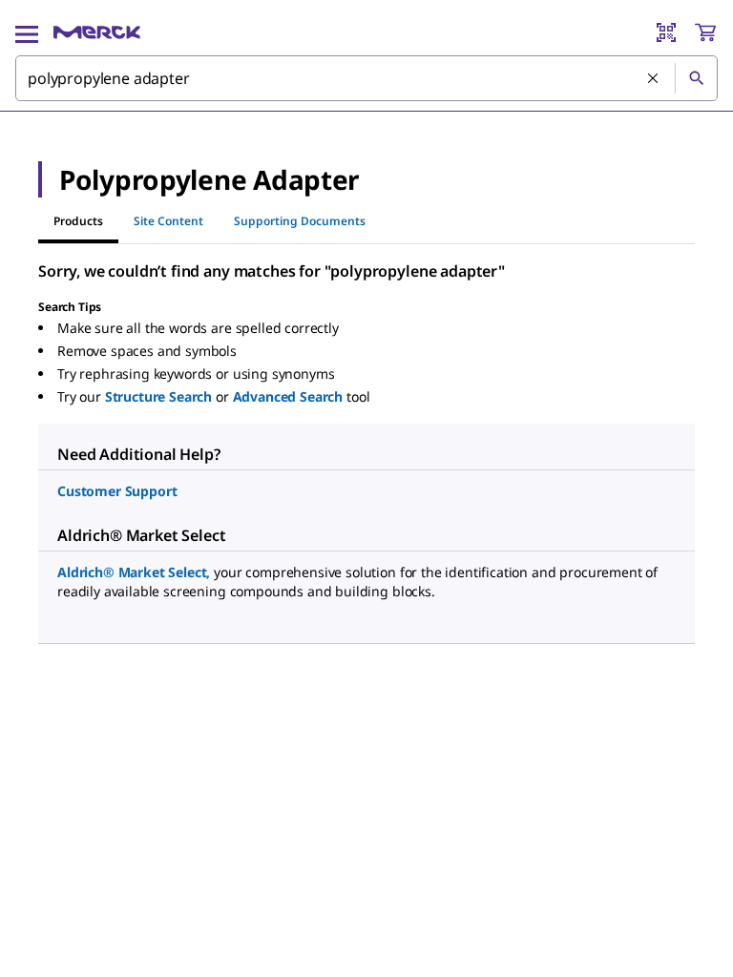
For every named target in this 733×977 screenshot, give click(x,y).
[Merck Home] (96, 32)
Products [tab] (78, 221)
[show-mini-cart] (705, 32)
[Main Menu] (26, 32)
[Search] (696, 78)
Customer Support (117, 491)
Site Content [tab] (168, 221)
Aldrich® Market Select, (133, 572)
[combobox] (366, 78)
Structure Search (158, 396)
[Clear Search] (654, 79)
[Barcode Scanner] (666, 32)
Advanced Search (288, 396)
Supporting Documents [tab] (300, 221)
